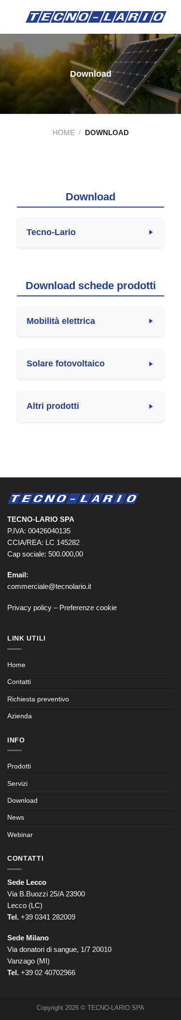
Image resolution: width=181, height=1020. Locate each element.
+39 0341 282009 (48, 917)
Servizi (17, 783)
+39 (48, 972)
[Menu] (12, 16)
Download (22, 800)
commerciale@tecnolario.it (49, 586)
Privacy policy (29, 607)
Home (64, 132)
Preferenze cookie (88, 607)
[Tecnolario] (96, 17)
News (15, 817)
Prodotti (19, 766)
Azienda (19, 716)
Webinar (20, 834)
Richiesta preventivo (38, 699)
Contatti (19, 681)
